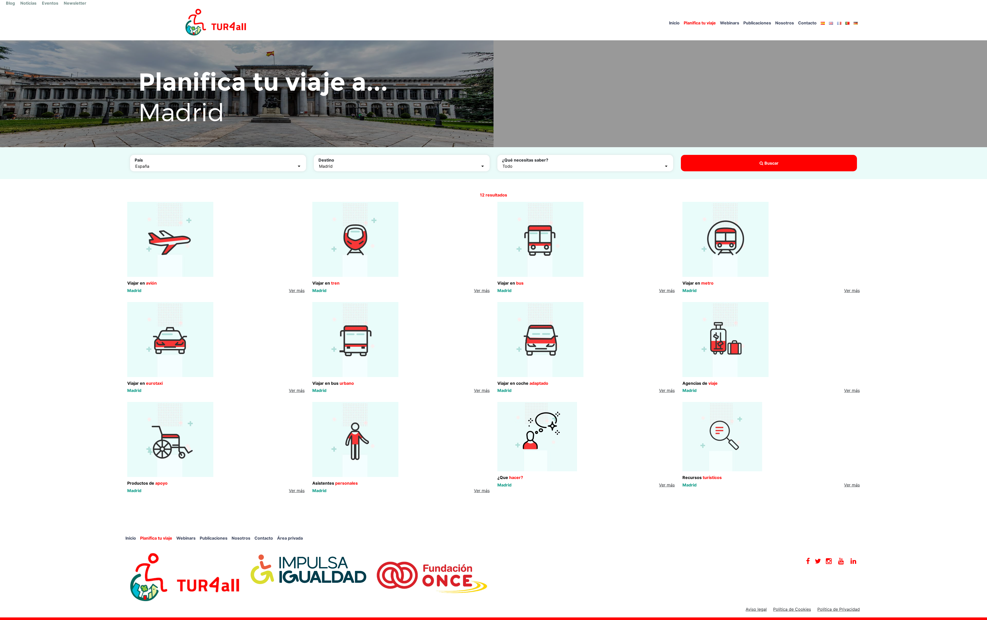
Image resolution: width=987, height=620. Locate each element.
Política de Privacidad (838, 609)
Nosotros (784, 22)
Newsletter (75, 3)
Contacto (807, 22)
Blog (10, 3)
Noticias (28, 3)
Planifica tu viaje (700, 22)
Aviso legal (756, 609)
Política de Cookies (792, 609)
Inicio (674, 22)
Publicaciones (757, 22)
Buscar (771, 163)
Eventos (50, 3)
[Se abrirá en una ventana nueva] (185, 576)
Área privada (290, 538)
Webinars (729, 22)
